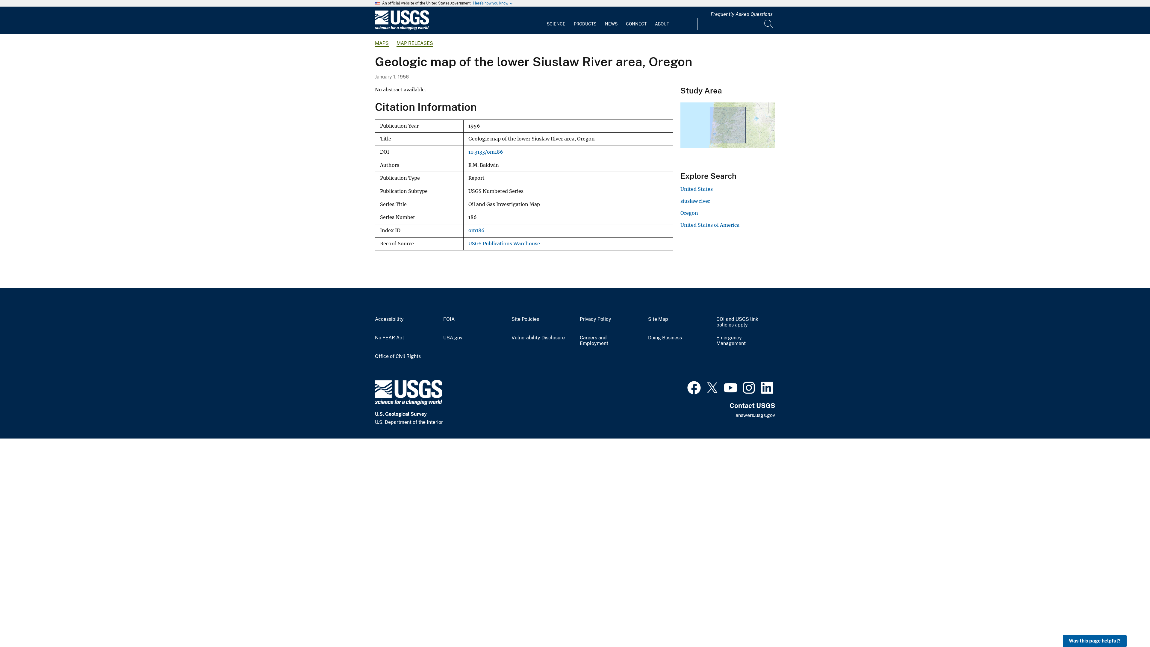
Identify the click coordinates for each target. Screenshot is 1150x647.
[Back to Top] (1128, 625)
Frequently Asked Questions (742, 14)
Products (585, 24)
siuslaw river (695, 201)
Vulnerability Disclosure (538, 338)
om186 (476, 230)
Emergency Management (731, 340)
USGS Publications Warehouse (504, 244)
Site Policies (525, 319)
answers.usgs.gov (755, 415)
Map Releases (415, 43)
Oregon (689, 213)
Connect (636, 24)
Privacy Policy (595, 319)
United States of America (709, 225)
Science (556, 24)
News (611, 24)
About (662, 24)
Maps (382, 43)
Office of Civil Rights (398, 356)
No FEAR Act (389, 338)
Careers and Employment (594, 340)
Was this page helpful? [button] (1095, 641)
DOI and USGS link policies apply (737, 322)
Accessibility (389, 319)
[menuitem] (556, 20)
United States (696, 189)
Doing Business (665, 338)
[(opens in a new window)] (694, 387)
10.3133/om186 (485, 152)
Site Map (658, 319)
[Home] (402, 29)
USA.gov (452, 338)
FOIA (449, 319)
